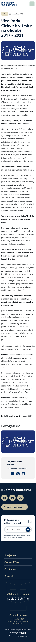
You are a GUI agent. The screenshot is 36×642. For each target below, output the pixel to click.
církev (4, 14)
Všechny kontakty (13, 507)
